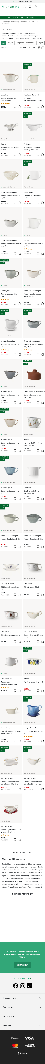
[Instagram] (22, 986)
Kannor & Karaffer (28, 21)
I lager (10, 43)
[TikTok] (29, 986)
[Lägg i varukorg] (19, 106)
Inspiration (8, 1016)
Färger (40, 43)
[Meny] (42, 7)
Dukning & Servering (10, 21)
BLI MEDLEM (22, 965)
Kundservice (9, 998)
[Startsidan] (10, 7)
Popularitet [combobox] (27, 48)
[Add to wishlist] (15, 106)
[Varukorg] (36, 7)
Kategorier (20, 43)
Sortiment (8, 1007)
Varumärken (30, 43)
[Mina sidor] (24, 7)
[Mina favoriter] (30, 7)
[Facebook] (15, 986)
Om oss (7, 1025)
